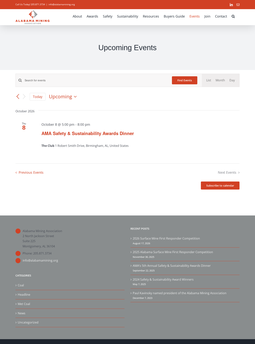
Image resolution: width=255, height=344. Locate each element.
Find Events (184, 80)
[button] (233, 16)
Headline (24, 295)
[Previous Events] (17, 96)
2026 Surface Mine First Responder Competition (166, 238)
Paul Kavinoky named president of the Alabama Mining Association (179, 293)
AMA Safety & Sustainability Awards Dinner (87, 133)
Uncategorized (28, 322)
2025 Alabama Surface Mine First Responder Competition (173, 252)
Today (37, 96)
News (21, 313)
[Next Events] (24, 97)
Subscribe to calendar (220, 185)
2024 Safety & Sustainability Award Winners (163, 279)
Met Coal (24, 304)
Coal (21, 285)
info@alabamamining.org (62, 4)
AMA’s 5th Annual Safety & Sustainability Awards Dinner (172, 266)
